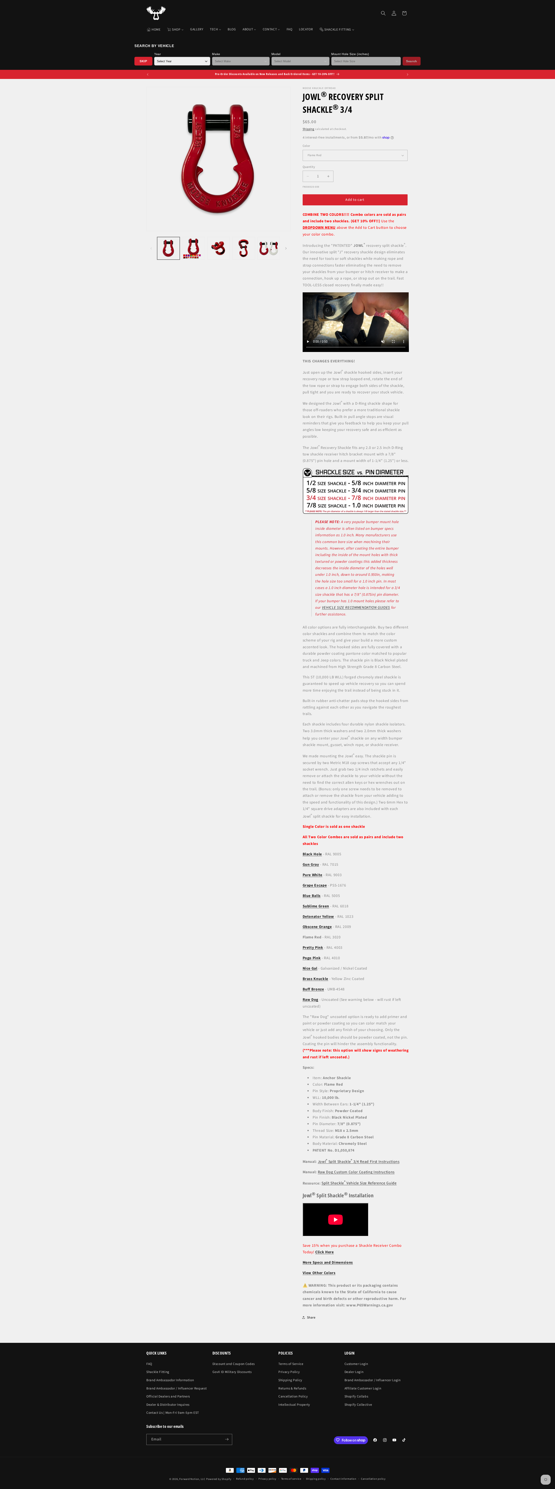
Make (216, 54)
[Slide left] (151, 248)
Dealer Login (354, 1372)
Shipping (308, 129)
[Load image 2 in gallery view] (193, 248)
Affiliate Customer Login (362, 1388)
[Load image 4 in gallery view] (243, 248)
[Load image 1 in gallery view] (168, 248)
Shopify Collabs (356, 1396)
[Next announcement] (407, 74)
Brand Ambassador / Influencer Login (372, 1380)
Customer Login (356, 1363)
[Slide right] (286, 248)
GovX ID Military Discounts (232, 1372)
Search (411, 61)
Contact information (343, 1479)
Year (157, 54)
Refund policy (245, 1479)
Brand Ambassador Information (170, 1380)
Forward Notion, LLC (192, 1479)
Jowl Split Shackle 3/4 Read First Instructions (359, 1161)
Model (276, 54)
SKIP (143, 61)
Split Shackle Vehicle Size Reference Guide (359, 1183)
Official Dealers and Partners (168, 1396)
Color (306, 146)
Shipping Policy (290, 1380)
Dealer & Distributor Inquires (167, 1404)
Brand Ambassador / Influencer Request (176, 1388)
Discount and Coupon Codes (233, 1363)
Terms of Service (291, 1363)
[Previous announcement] (147, 74)
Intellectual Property (294, 1404)
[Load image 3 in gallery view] (218, 248)
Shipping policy (316, 1479)
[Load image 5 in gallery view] (268, 248)
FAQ (149, 1363)
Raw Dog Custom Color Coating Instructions (356, 1172)
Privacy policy (267, 1479)
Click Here (324, 1252)
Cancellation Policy (293, 1396)
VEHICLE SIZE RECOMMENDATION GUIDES (356, 607)
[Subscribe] (227, 1439)
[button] (383, 13)
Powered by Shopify (219, 1479)
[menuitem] (154, 30)
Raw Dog (310, 999)
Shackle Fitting (157, 1372)
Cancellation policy (373, 1479)
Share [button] (311, 1317)
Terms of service (291, 1479)
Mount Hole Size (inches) (350, 54)
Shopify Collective (358, 1404)
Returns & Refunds (292, 1388)
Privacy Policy (289, 1372)
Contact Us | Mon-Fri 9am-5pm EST (172, 1412)
